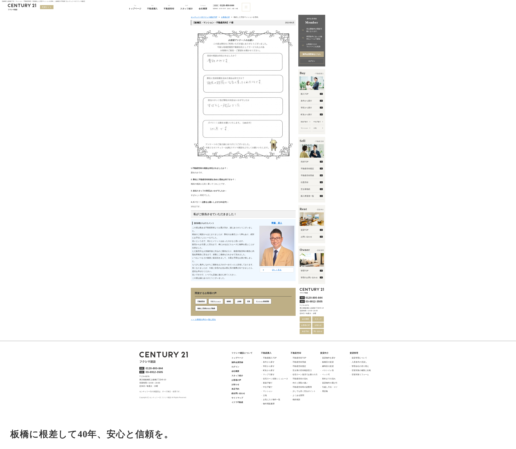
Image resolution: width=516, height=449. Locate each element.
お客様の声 (305, 325)
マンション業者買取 (262, 301)
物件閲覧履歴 (269, 404)
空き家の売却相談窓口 (302, 370)
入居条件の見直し (359, 362)
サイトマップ (237, 398)
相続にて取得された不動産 (206, 308)
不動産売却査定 (307, 168)
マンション (304, 128)
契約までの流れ (329, 379)
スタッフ (318, 319)
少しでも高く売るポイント (304, 391)
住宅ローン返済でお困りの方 (305, 374)
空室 (248, 301)
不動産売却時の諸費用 (302, 387)
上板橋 (239, 301)
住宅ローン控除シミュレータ (275, 379)
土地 (314, 128)
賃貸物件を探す (329, 358)
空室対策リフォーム (360, 374)
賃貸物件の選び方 (329, 383)
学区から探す (306, 108)
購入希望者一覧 (307, 196)
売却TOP (304, 162)
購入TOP (304, 94)
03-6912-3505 (314, 301)
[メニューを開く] (246, 7)
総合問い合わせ (238, 393)
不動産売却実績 (307, 175)
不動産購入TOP (270, 358)
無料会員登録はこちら (312, 54)
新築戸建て (304, 122)
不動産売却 (201, 301)
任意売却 (304, 182)
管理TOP (304, 271)
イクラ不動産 (237, 402)
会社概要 (305, 319)
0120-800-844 (227, 5)
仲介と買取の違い (300, 383)
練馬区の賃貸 (328, 366)
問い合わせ (318, 331)
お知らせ (318, 325)
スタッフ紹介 (237, 375)
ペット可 (326, 374)
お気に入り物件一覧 (271, 399)
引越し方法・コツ (329, 387)
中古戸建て (317, 122)
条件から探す (306, 101)
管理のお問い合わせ (309, 277)
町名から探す (306, 114)
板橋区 (229, 301)
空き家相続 (305, 189)
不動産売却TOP (299, 358)
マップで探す (269, 374)
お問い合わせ (306, 237)
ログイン (311, 61)
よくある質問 (298, 395)
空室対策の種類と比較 (361, 370)
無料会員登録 (237, 362)
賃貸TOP (304, 230)
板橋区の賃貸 (328, 362)
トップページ (237, 358)
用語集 (325, 391)
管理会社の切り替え (360, 366)
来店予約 (305, 331)
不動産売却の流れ (300, 379)
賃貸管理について (359, 358)
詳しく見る (277, 270)
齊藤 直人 (276, 223)
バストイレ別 (328, 370)
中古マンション (216, 301)
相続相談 (296, 399)
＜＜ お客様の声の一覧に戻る (203, 319)
